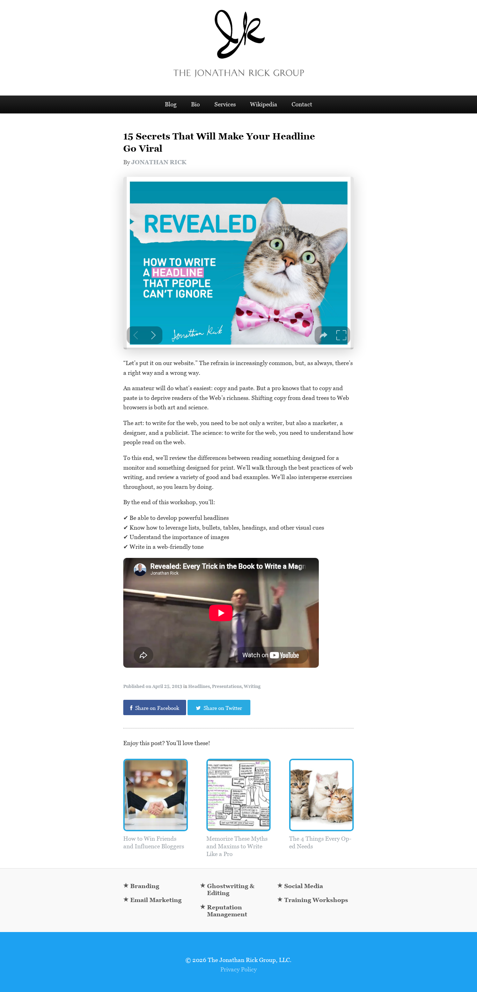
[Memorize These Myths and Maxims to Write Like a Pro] (239, 827)
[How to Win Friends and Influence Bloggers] (155, 827)
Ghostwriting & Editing (231, 889)
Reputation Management (227, 911)
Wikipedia (263, 104)
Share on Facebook (156, 708)
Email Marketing (156, 899)
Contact (302, 104)
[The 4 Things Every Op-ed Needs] (321, 827)
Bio (195, 104)
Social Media (303, 886)
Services (225, 104)
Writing (252, 686)
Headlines (199, 686)
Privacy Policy (238, 969)
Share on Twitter (222, 708)
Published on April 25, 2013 (152, 686)
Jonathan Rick (158, 162)
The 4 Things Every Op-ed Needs (320, 842)
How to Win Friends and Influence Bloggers (153, 842)
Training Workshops (316, 899)
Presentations (227, 686)
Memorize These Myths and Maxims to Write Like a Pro (236, 846)
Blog (171, 104)
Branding (144, 886)
